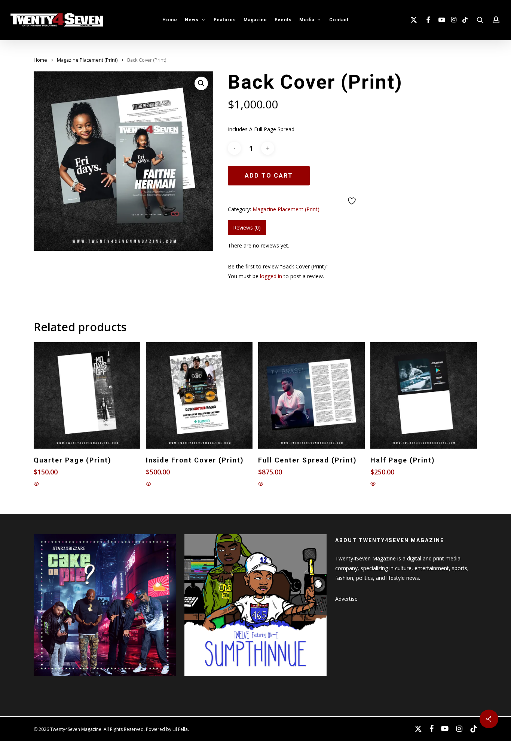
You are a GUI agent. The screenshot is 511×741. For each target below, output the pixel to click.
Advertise (346, 598)
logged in (271, 276)
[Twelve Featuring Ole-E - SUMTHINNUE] (255, 679)
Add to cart (269, 175)
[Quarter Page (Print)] (87, 395)
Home (40, 59)
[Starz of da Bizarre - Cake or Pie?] (105, 679)
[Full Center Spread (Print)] (311, 395)
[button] (201, 83)
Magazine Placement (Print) (87, 59)
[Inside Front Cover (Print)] (199, 395)
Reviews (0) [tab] (247, 227)
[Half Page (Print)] (423, 395)
